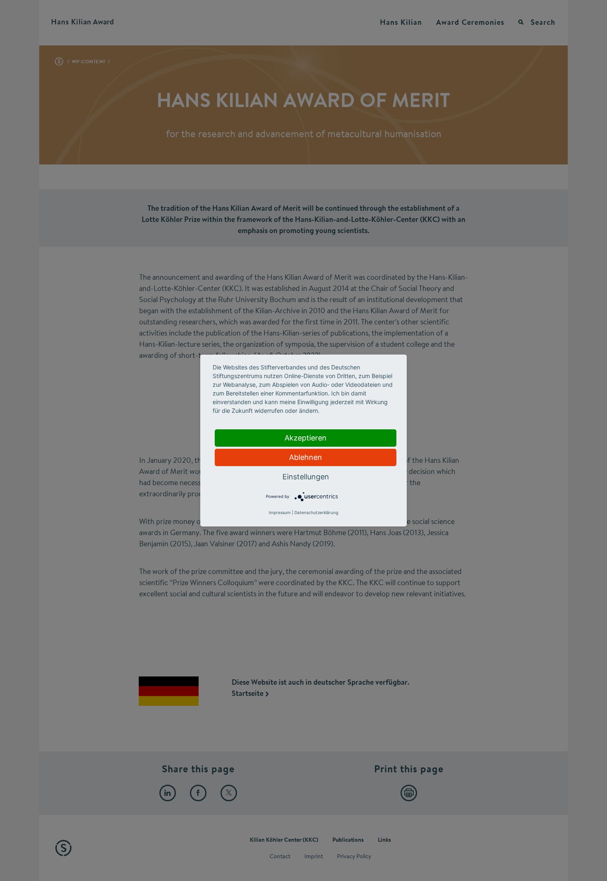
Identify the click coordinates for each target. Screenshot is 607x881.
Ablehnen (305, 457)
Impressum (280, 512)
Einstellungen (305, 476)
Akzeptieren (306, 437)
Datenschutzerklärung (316, 512)
